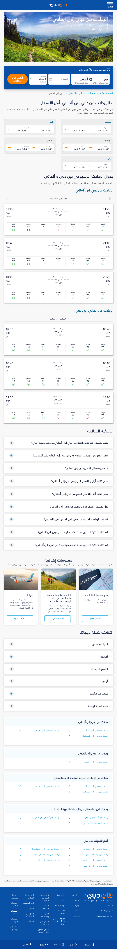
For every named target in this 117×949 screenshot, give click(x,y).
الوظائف (30, 921)
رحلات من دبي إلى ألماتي (47, 730)
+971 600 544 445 (105, 916)
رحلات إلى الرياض (14, 904)
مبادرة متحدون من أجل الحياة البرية (59, 921)
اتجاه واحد (83, 70)
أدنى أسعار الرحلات (29, 896)
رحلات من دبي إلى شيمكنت (95, 736)
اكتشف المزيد (95, 618)
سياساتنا (109, 905)
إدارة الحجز (61, 895)
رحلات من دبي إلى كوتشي (95, 860)
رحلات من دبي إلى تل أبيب (96, 865)
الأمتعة (77, 910)
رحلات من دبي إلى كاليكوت (46, 860)
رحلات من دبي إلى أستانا (96, 730)
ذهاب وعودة (100, 70)
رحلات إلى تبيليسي (14, 896)
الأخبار (62, 900)
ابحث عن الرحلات (17, 79)
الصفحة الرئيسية (105, 93)
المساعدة (76, 915)
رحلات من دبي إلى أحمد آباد (95, 849)
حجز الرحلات (75, 895)
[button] (58, 442)
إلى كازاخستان (75, 93)
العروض (77, 900)
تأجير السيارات (28, 903)
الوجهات (77, 905)
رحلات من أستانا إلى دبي (96, 817)
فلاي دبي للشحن (61, 912)
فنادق (31, 908)
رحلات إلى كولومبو (14, 928)
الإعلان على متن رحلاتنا (44, 923)
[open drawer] (109, 4)
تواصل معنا (60, 905)
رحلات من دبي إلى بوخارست (95, 854)
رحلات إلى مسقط (14, 912)
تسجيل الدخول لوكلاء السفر (43, 931)
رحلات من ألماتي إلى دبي (47, 817)
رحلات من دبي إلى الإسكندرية (45, 849)
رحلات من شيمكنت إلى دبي (95, 823)
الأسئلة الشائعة (46, 907)
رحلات (90, 93)
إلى (86, 76)
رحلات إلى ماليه (14, 920)
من (107, 76)
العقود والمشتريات (44, 915)
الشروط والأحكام (106, 910)
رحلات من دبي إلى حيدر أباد (46, 854)
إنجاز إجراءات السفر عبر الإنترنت (44, 898)
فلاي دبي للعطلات (30, 915)
